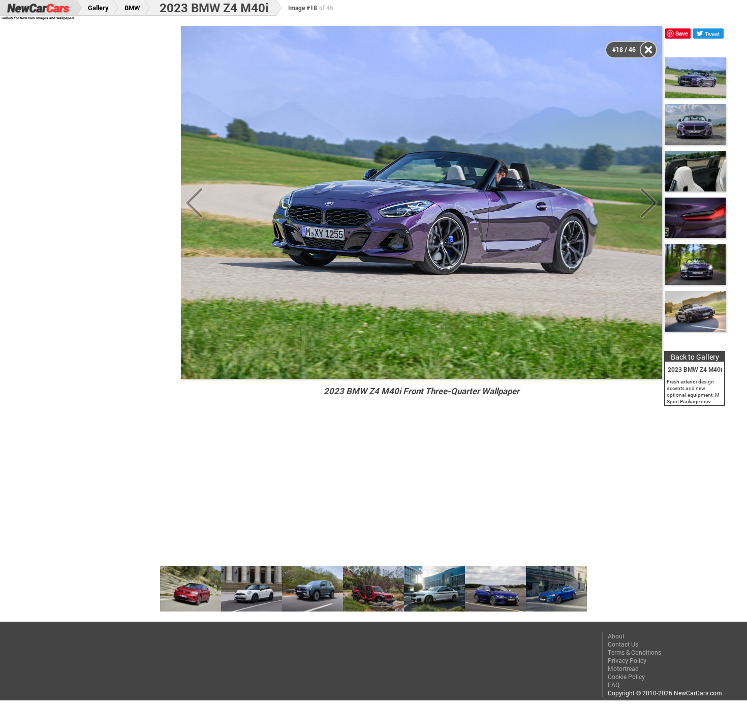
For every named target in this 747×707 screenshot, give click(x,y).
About (616, 636)
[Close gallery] (648, 49)
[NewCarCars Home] (38, 8)
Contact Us (623, 644)
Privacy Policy (627, 660)
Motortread (623, 668)
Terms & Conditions (634, 652)
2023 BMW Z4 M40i (214, 7)
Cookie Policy (626, 676)
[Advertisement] (97, 178)
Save (681, 33)
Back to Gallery (695, 357)
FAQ (613, 685)
